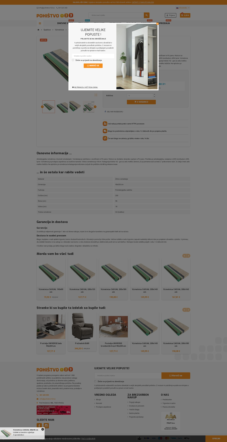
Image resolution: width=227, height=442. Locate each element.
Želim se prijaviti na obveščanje (88, 60)
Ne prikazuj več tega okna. (86, 87)
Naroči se (94, 65)
